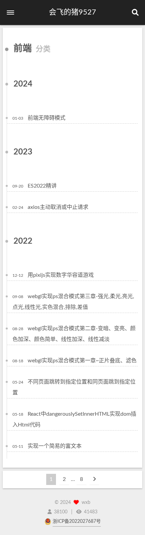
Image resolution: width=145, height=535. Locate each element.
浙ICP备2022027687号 (77, 521)
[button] (10, 12)
